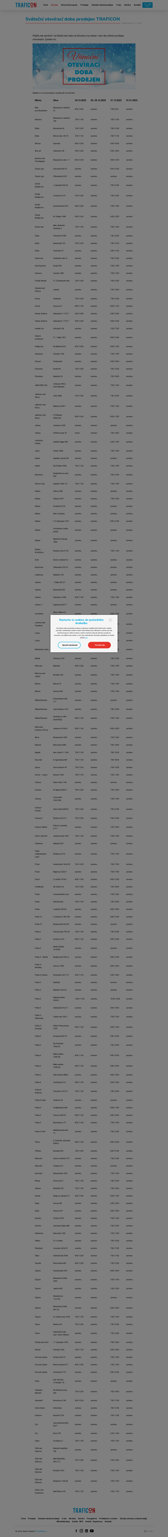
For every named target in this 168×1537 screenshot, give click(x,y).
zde (86, 638)
